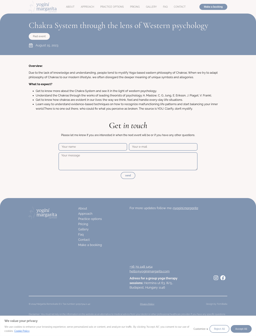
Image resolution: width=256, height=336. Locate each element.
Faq (165, 6)
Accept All (241, 328)
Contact (180, 6)
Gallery (151, 6)
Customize (199, 328)
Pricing (135, 6)
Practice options (112, 6)
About (70, 6)
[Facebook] (223, 277)
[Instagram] (216, 277)
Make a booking (90, 245)
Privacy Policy (147, 304)
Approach (87, 6)
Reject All (219, 328)
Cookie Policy (22, 331)
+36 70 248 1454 (141, 266)
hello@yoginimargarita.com (150, 271)
